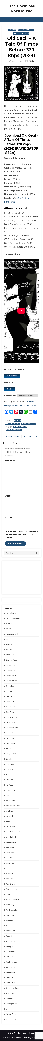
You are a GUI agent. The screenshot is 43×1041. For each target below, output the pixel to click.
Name (8, 496)
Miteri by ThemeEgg (32, 1038)
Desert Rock (10, 707)
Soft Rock (9, 957)
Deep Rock (10, 701)
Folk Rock (9, 733)
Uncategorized (11, 1003)
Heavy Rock (10, 790)
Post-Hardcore (11, 889)
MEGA (9, 389)
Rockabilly (9, 936)
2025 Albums (11, 613)
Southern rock (11, 962)
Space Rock (10, 967)
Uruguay (9, 1009)
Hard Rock (10, 774)
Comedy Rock (11, 670)
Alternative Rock (12, 634)
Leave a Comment (14, 429)
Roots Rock (10, 941)
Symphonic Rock (12, 988)
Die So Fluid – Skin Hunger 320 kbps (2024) (30, 436)
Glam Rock (10, 759)
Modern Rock (11, 842)
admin (31, 61)
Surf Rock (9, 977)
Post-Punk (10, 894)
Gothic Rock (10, 764)
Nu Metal (9, 858)
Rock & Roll (10, 931)
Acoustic (9, 623)
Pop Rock (9, 873)
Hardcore (9, 780)
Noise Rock (10, 852)
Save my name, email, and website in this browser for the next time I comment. (21, 534)
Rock (8, 925)
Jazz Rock (9, 816)
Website (8, 517)
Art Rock (9, 649)
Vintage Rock (11, 1019)
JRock (8, 821)
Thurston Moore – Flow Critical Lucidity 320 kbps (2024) (13, 436)
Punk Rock (10, 915)
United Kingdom (21, 427)
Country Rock (11, 675)
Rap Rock (9, 920)
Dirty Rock (10, 712)
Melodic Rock (11, 837)
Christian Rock (11, 660)
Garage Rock (11, 753)
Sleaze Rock (10, 951)
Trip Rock (9, 998)
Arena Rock (10, 644)
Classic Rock (10, 665)
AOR (7, 639)
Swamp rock (10, 983)
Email (8, 507)
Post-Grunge (11, 884)
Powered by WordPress (12, 1038)
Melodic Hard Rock (13, 832)
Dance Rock (10, 686)
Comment (10, 461)
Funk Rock (10, 738)
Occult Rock (10, 863)
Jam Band (9, 811)
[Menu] (2, 19)
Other (8, 868)
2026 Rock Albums (13, 618)
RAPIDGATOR (12, 376)
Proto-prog (10, 905)
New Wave (10, 847)
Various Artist (11, 1014)
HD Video (9, 785)
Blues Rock (10, 655)
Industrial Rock (11, 800)
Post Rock (10, 878)
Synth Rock (10, 993)
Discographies (11, 717)
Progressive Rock (26, 30)
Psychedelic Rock (22, 33)
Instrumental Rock (13, 806)
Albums (13, 30)
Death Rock (10, 696)
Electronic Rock (12, 722)
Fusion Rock (10, 743)
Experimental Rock (13, 728)
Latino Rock (10, 826)
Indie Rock (10, 795)
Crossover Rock (12, 681)
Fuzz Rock (10, 748)
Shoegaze (9, 946)
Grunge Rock (11, 769)
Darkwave (9, 691)
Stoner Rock (10, 972)
